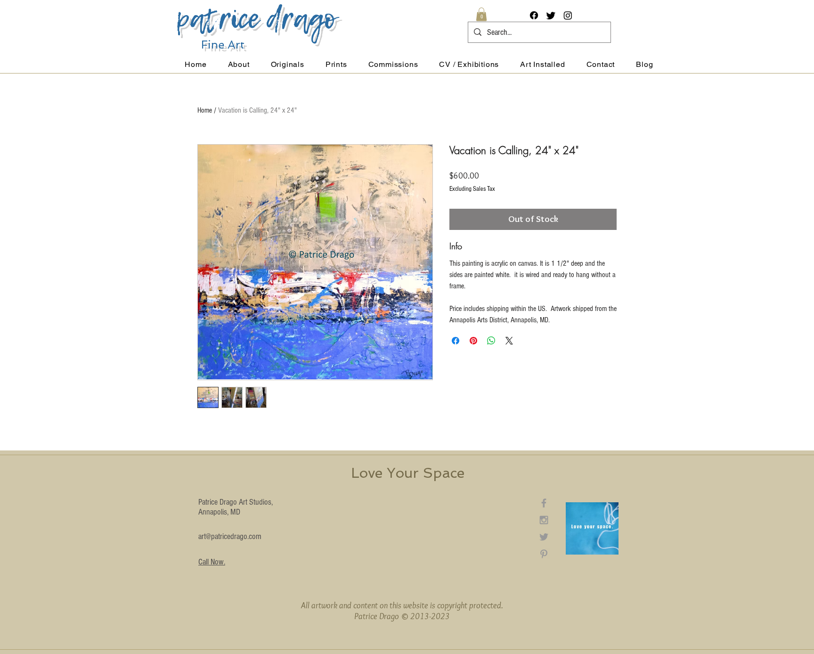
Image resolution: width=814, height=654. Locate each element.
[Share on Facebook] (455, 340)
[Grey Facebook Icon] (544, 503)
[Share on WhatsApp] (491, 340)
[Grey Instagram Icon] (544, 520)
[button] (481, 14)
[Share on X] (509, 340)
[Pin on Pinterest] (473, 340)
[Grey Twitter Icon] (544, 537)
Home (204, 110)
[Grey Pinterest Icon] (544, 554)
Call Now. (211, 562)
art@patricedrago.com (229, 536)
